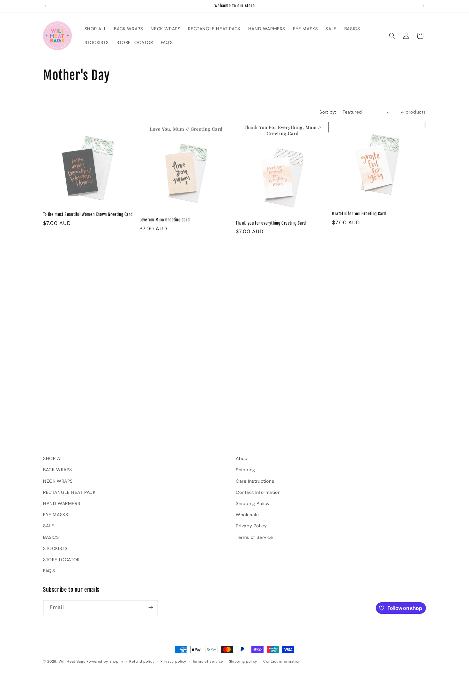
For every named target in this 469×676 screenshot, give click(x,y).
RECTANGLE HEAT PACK (69, 492)
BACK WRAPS (57, 469)
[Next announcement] (424, 6)
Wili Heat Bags (72, 661)
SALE (48, 526)
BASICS (51, 537)
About (242, 458)
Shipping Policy (253, 503)
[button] (392, 36)
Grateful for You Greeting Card (359, 213)
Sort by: (327, 112)
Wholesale (247, 514)
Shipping (245, 469)
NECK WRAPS (58, 481)
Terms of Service (254, 537)
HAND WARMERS (61, 503)
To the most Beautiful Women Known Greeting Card (87, 214)
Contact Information (258, 492)
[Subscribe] (151, 607)
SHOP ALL (54, 458)
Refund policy (141, 661)
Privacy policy (173, 661)
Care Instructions (255, 481)
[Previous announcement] (45, 6)
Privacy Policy (251, 526)
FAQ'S (49, 571)
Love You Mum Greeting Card (164, 219)
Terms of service (207, 661)
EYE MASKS (55, 514)
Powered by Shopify (104, 661)
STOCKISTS (55, 548)
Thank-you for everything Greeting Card (271, 223)
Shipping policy (243, 661)
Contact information (282, 661)
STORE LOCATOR (61, 559)
